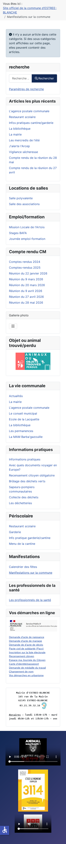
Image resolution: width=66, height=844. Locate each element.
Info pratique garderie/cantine (29, 538)
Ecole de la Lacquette (24, 419)
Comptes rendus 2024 (24, 262)
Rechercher (46, 78)
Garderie (15, 532)
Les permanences (21, 431)
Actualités (16, 396)
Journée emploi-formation (27, 239)
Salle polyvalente (21, 198)
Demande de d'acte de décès (26, 644)
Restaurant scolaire (22, 526)
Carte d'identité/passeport (24, 663)
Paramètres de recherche (26, 89)
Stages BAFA (18, 233)
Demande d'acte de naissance (26, 637)
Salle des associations (24, 204)
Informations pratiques (24, 459)
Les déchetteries (20, 503)
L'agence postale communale (29, 407)
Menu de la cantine (22, 543)
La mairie (15, 402)
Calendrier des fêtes (23, 567)
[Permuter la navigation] (13, 326)
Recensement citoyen (21, 656)
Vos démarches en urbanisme (26, 675)
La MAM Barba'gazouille (26, 437)
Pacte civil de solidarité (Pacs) (26, 648)
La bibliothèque (19, 425)
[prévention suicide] (33, 791)
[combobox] (20, 78)
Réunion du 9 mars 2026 (26, 279)
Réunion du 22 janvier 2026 (28, 273)
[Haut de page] (59, 837)
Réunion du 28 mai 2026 (26, 302)
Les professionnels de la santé (30, 600)
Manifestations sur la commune (30, 572)
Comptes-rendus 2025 (25, 267)
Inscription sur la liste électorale (27, 652)
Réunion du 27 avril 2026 (26, 297)
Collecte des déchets (23, 497)
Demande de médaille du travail (27, 667)
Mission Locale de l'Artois (27, 227)
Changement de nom (21, 671)
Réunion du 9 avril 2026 (25, 291)
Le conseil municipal (23, 413)
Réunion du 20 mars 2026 (27, 285)
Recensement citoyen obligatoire (32, 475)
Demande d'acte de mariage (25, 640)
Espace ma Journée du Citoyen (27, 660)
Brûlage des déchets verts (27, 481)
